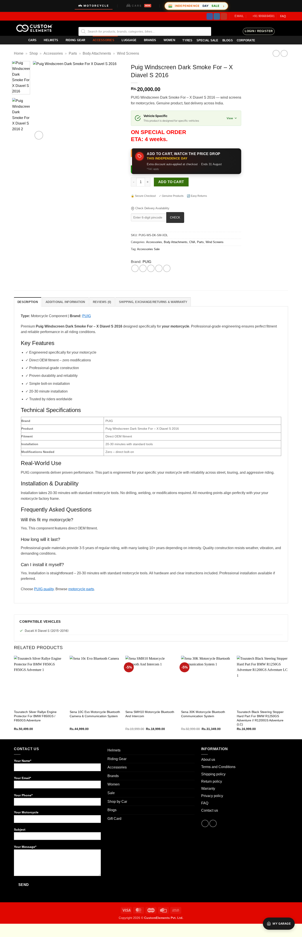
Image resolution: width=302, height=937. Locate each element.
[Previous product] (284, 53)
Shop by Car (117, 801)
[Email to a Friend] (151, 268)
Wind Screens (128, 53)
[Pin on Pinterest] (158, 268)
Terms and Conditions (218, 767)
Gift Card (114, 818)
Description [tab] (27, 302)
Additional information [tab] (65, 302)
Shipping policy (213, 774)
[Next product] (276, 53)
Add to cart (171, 182)
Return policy (211, 781)
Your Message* (25, 847)
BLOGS (227, 40)
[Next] (117, 101)
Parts (73, 53)
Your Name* (22, 761)
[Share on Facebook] (135, 268)
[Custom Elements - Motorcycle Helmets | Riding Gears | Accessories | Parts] (36, 28)
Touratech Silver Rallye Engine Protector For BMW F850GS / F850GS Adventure (35, 716)
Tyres (187, 40)
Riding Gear (75, 40)
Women (169, 40)
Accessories (103, 40)
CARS (141, 5)
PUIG (147, 262)
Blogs (112, 810)
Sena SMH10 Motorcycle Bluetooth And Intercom (149, 714)
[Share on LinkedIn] (166, 268)
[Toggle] (192, 750)
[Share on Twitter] (143, 268)
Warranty (208, 788)
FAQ (283, 16)
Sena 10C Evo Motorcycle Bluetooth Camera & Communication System (95, 714)
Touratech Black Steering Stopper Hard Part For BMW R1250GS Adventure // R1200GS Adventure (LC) (260, 718)
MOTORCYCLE (96, 5)
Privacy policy (212, 796)
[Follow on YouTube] (224, 16)
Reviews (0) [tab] (102, 302)
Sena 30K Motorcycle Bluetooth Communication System (203, 714)
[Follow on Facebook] (209, 16)
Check (175, 217)
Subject (19, 829)
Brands (150, 40)
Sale (111, 793)
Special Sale (207, 40)
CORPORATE (246, 40)
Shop (33, 53)
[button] (259, 31)
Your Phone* (23, 795)
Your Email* (22, 778)
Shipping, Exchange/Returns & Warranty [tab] (153, 302)
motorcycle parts (81, 589)
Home (18, 53)
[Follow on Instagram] (217, 16)
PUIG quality (44, 589)
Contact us (209, 810)
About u (207, 759)
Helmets (51, 40)
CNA (192, 242)
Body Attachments (97, 53)
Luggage (129, 40)
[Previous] (40, 101)
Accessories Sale (148, 249)
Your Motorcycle (26, 812)
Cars (32, 40)
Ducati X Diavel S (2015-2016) (47, 630)
